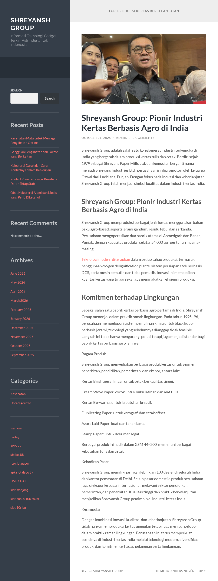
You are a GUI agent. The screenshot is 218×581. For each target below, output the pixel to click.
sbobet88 (17, 454)
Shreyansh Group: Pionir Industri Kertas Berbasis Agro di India (142, 123)
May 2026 (17, 282)
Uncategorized (20, 403)
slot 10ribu (18, 507)
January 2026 (20, 318)
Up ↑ (202, 571)
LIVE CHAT (18, 481)
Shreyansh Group (30, 24)
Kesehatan (18, 394)
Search (16, 90)
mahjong (16, 428)
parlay (14, 437)
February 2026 (20, 310)
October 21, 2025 (96, 137)
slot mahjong (19, 490)
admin (122, 137)
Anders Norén (183, 571)
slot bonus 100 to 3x (24, 499)
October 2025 (20, 346)
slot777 (16, 446)
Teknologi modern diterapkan (106, 259)
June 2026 (17, 273)
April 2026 (18, 291)
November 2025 (21, 337)
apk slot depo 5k (21, 472)
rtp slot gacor (19, 463)
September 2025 (22, 355)
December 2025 (21, 328)
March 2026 (19, 300)
